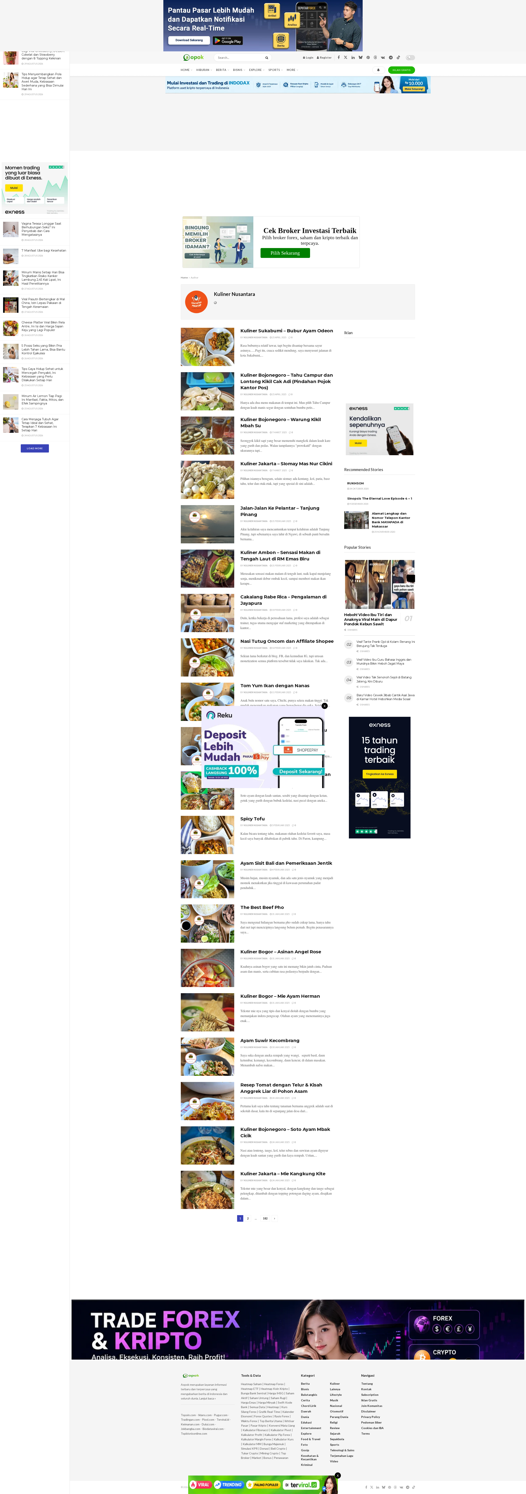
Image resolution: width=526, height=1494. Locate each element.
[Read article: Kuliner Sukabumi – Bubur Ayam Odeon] (207, 347)
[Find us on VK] (383, 57)
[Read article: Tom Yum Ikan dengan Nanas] (207, 702)
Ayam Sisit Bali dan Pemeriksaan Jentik (286, 863)
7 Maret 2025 (279, 432)
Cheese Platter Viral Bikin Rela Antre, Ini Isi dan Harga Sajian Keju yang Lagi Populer (43, 326)
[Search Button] (267, 57)
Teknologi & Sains (342, 1450)
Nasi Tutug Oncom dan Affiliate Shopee (287, 641)
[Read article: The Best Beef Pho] (207, 923)
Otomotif (336, 1411)
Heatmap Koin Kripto (274, 1388)
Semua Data (257, 1407)
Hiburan (202, 70)
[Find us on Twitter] (345, 57)
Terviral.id (223, 1419)
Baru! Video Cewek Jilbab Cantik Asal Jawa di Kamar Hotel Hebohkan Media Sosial (385, 697)
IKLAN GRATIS (402, 70)
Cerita (305, 1400)
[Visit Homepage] (193, 57)
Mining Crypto (269, 1453)
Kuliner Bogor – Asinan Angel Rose (280, 952)
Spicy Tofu (252, 819)
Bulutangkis (309, 1394)
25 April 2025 (279, 337)
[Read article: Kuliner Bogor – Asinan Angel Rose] (207, 968)
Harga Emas (248, 1402)
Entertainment (311, 1428)
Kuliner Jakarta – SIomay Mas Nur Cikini (286, 463)
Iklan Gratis (369, 1400)
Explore (255, 70)
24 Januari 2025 (281, 1098)
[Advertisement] (34, 131)
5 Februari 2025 (281, 825)
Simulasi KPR (249, 1448)
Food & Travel (310, 1439)
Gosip (305, 1450)
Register (325, 57)
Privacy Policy (370, 1417)
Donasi (264, 1448)
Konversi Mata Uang (282, 1425)
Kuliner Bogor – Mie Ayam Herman (280, 996)
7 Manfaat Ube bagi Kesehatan (44, 250)
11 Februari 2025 (281, 692)
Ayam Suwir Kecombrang (270, 1040)
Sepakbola (337, 1439)
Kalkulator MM (252, 1444)
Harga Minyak (267, 1402)
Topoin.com (188, 1415)
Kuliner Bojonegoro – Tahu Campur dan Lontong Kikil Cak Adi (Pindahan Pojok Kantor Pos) (286, 381)
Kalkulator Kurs (284, 1439)
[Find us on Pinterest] (368, 57)
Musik (334, 1400)
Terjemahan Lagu (341, 1455)
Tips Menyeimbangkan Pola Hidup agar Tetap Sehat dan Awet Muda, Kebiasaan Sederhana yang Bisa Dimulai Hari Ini (42, 81)
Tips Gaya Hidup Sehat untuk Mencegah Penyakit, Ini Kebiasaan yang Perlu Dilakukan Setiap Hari (42, 374)
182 (265, 1218)
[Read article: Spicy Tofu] (207, 835)
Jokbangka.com (190, 1428)
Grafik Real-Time (269, 1411)
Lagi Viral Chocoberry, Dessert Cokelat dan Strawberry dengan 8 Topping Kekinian (43, 54)
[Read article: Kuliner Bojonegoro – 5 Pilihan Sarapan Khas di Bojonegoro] (207, 790)
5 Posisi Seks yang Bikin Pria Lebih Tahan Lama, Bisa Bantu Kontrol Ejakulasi (43, 349)
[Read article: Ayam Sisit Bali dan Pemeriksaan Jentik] (207, 879)
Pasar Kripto (258, 1425)
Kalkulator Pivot (281, 1430)
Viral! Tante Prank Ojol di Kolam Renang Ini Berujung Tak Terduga (385, 644)
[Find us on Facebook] (339, 57)
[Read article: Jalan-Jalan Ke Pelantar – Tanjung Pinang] (207, 524)
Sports (274, 70)
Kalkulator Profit (251, 1434)
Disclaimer (368, 1411)
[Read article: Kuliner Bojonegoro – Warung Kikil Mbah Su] (207, 436)
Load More (35, 448)
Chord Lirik (308, 1405)
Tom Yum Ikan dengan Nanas (274, 685)
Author (194, 277)
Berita (221, 70)
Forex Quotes (263, 1416)
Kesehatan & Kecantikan (310, 1457)
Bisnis (237, 70)
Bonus (267, 1457)
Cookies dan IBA (372, 1428)
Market (257, 1457)
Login (309, 57)
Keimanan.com (190, 1424)
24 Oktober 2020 (358, 488)
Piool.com (208, 1419)
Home (185, 70)
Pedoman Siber (371, 1422)
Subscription (369, 1394)
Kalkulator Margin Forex (256, 1439)
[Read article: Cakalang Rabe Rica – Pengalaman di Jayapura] (207, 613)
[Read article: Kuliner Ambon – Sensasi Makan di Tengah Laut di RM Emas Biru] (207, 569)
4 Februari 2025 (281, 869)
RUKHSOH (355, 483)
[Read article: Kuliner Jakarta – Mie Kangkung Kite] (207, 1190)
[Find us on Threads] (375, 57)
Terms (365, 1433)
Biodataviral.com (213, 1428)
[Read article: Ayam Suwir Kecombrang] (207, 1057)
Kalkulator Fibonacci (255, 1430)
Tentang (367, 1383)
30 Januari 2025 (281, 1047)
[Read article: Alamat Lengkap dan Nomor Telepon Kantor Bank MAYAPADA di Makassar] (356, 520)
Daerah (306, 1411)
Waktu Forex (249, 1421)
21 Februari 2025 (281, 521)
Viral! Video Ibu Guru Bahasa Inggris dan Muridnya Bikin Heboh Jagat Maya (383, 662)
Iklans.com (205, 1415)
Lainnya (335, 1389)
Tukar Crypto (249, 1453)
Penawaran (281, 1457)
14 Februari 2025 (281, 648)
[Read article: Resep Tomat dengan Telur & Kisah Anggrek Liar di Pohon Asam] (207, 1101)
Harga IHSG (276, 1393)
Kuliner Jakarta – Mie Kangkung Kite (282, 1173)
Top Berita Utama (271, 1421)
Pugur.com (220, 1415)
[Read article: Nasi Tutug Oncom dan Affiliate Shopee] (207, 657)
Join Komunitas (371, 1405)
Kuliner (335, 1383)
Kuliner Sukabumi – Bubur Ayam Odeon (286, 331)
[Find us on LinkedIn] (353, 57)
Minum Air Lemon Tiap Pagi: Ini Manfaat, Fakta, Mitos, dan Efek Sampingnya (42, 399)
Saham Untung (259, 1398)
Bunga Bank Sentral (253, 1393)
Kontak (366, 1389)
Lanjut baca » (207, 1398)
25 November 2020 (384, 531)
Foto (304, 1444)
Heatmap (273, 1407)
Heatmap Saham (251, 1384)
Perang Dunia (339, 1417)
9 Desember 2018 (358, 503)
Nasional (336, 1405)
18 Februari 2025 (281, 609)
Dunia (305, 1417)
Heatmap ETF (249, 1388)
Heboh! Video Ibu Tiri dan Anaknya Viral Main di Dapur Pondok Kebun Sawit (370, 619)
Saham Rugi (278, 1398)
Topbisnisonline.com (194, 1433)
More (291, 70)
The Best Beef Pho (262, 907)
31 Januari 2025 (281, 914)
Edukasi (306, 1422)
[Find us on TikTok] (398, 57)
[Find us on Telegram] (391, 57)
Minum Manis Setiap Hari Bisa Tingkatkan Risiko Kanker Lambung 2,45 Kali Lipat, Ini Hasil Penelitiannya (43, 277)
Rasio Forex (281, 1416)
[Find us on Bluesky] (360, 57)
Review (335, 1428)
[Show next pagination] (275, 1218)
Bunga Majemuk (274, 1444)
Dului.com (208, 1424)
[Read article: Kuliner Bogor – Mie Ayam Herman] (207, 1012)
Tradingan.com (190, 1419)
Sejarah (335, 1433)
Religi (334, 1422)
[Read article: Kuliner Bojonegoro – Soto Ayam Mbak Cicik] (207, 1145)
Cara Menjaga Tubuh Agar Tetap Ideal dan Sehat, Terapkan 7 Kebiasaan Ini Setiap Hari (40, 424)
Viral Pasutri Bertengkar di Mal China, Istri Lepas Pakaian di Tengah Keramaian (43, 302)
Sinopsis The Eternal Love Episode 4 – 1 (379, 498)
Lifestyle (336, 1394)
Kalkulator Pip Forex (277, 1434)
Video (334, 1461)
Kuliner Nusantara (256, 337)
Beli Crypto (278, 1448)
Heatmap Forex (274, 1384)
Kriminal (307, 1464)
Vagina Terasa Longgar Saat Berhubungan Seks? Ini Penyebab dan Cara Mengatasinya (41, 229)
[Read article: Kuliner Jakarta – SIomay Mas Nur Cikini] (207, 480)
